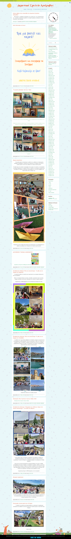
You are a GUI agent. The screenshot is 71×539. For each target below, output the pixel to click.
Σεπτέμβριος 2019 (51, 145)
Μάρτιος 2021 (50, 130)
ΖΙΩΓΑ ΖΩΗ (31, 156)
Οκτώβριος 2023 (51, 104)
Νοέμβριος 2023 (51, 103)
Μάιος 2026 (50, 71)
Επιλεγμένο (15, 21)
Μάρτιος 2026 (50, 74)
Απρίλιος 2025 (50, 87)
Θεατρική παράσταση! (18, 477)
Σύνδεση (15, 0)
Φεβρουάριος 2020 (51, 139)
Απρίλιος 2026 (50, 72)
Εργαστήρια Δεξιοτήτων (52, 189)
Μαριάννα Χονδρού (51, 63)
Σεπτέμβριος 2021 (51, 124)
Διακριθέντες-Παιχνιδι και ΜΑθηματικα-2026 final (22, 264)
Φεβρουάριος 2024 (51, 101)
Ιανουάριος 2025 (51, 91)
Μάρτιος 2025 (50, 88)
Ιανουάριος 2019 (51, 149)
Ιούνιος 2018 (50, 153)
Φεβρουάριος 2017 (51, 169)
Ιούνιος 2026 (50, 69)
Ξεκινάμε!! (50, 64)
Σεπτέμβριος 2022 (51, 116)
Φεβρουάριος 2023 (51, 110)
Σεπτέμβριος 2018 (51, 152)
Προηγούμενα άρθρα (17, 534)
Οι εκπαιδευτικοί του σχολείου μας (40, 9)
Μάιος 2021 (50, 127)
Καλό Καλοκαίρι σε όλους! (19, 25)
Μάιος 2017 (50, 166)
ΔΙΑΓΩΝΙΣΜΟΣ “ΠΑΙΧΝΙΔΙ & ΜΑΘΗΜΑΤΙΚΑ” (23, 252)
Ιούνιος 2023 (50, 107)
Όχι (35, 537)
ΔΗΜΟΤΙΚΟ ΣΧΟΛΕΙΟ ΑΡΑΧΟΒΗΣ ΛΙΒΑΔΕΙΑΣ (29, 21)
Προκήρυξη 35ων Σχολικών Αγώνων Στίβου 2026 (24, 398)
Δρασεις (49, 185)
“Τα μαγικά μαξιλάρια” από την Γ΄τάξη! (22, 89)
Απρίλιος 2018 (50, 156)
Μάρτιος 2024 (50, 100)
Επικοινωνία (29, 9)
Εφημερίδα (55, 198)
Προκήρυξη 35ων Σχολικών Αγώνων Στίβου (21, 400)
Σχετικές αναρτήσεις (53, 38)
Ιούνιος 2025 (50, 84)
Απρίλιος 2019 (50, 146)
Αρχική (25, 9)
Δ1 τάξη (49, 183)
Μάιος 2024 (50, 98)
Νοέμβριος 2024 (51, 94)
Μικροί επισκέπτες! (17, 160)
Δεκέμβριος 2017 (51, 162)
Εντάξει (32, 537)
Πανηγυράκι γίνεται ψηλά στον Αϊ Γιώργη (22, 503)
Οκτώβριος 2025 (51, 81)
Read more (39, 537)
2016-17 (51, 198)
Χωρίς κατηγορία (51, 192)
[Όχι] (69, 536)
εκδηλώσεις (50, 188)
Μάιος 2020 (50, 136)
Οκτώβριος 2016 (51, 175)
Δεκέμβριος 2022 (51, 111)
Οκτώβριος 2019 (51, 143)
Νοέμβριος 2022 (51, 113)
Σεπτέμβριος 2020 (51, 133)
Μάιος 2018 (50, 155)
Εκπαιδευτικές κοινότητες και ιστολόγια (6, 0)
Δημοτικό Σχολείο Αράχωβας (35, 5)
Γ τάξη (49, 182)
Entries (50, 205)
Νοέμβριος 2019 (51, 142)
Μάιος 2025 (50, 85)
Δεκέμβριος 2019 (51, 140)
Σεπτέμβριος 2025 (51, 82)
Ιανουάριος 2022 (51, 120)
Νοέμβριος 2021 (51, 123)
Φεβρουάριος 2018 (51, 159)
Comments (51, 207)
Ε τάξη (49, 186)
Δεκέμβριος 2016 (51, 172)
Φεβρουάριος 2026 (51, 75)
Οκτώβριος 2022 (51, 114)
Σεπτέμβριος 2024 (51, 97)
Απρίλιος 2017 (50, 168)
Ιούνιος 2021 (50, 126)
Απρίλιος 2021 (50, 129)
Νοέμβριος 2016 (51, 174)
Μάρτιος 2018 (50, 158)
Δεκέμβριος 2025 (51, 78)
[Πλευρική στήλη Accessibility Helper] (70, 3)
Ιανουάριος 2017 (51, 171)
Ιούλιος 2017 (50, 165)
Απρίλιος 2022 (50, 117)
